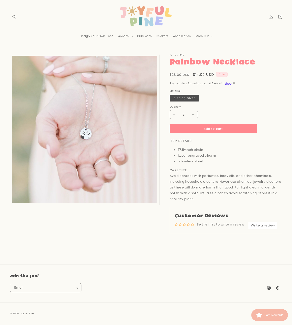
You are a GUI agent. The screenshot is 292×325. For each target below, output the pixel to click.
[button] (14, 17)
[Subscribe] (77, 287)
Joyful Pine (27, 313)
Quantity (175, 107)
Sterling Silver (184, 98)
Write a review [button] (263, 225)
